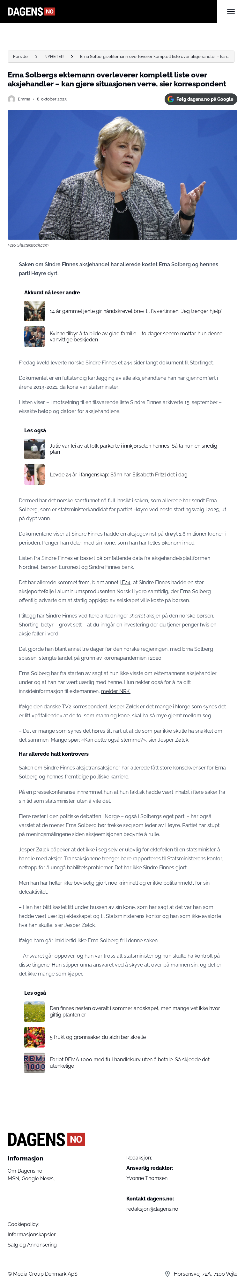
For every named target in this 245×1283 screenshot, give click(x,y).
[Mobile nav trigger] (231, 11)
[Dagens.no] (112, 11)
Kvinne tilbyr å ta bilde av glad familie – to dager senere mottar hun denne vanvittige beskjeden (136, 337)
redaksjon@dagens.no (152, 1209)
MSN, (15, 1178)
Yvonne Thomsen (146, 1178)
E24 (125, 582)
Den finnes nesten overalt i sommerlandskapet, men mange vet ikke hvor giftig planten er (135, 1011)
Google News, (38, 1178)
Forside (20, 56)
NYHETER (53, 56)
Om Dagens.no (25, 1171)
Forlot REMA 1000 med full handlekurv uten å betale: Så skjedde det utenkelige (130, 1062)
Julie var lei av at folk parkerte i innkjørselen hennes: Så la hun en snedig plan (133, 449)
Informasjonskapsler (32, 1234)
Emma (24, 99)
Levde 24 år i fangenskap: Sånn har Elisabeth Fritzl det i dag (119, 475)
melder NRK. (115, 691)
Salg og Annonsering (32, 1245)
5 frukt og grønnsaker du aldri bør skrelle (98, 1037)
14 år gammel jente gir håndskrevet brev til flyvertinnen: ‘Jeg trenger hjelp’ (136, 311)
